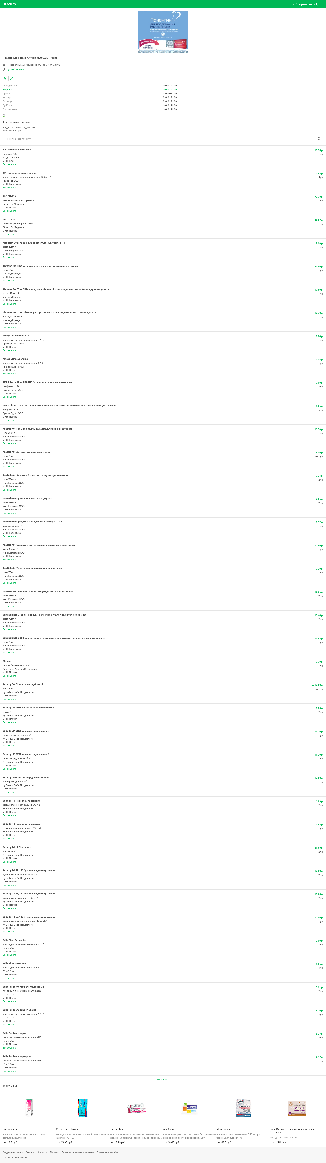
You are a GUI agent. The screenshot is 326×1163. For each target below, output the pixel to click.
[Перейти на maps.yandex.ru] (4, 115)
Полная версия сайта (107, 1152)
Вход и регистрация (13, 1152)
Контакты (42, 1152)
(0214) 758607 (16, 69)
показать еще (163, 1079)
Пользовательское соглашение (78, 1152)
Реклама (30, 1152)
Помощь (54, 1152)
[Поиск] (319, 139)
